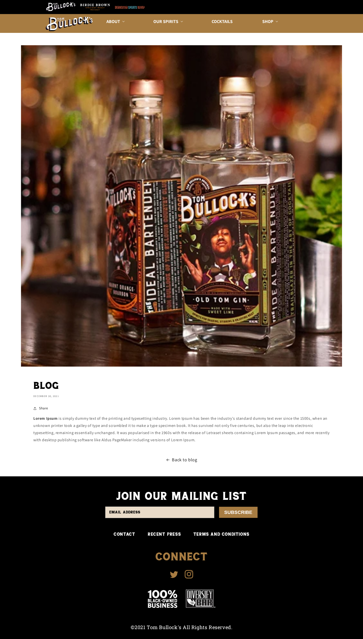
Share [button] (43, 408)
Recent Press (164, 534)
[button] (115, 21)
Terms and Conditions (221, 534)
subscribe (238, 512)
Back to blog (184, 460)
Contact (124, 534)
